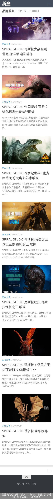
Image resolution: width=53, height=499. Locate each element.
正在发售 (6, 44)
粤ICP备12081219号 (26, 483)
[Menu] (49, 3)
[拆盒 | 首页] (7, 3)
